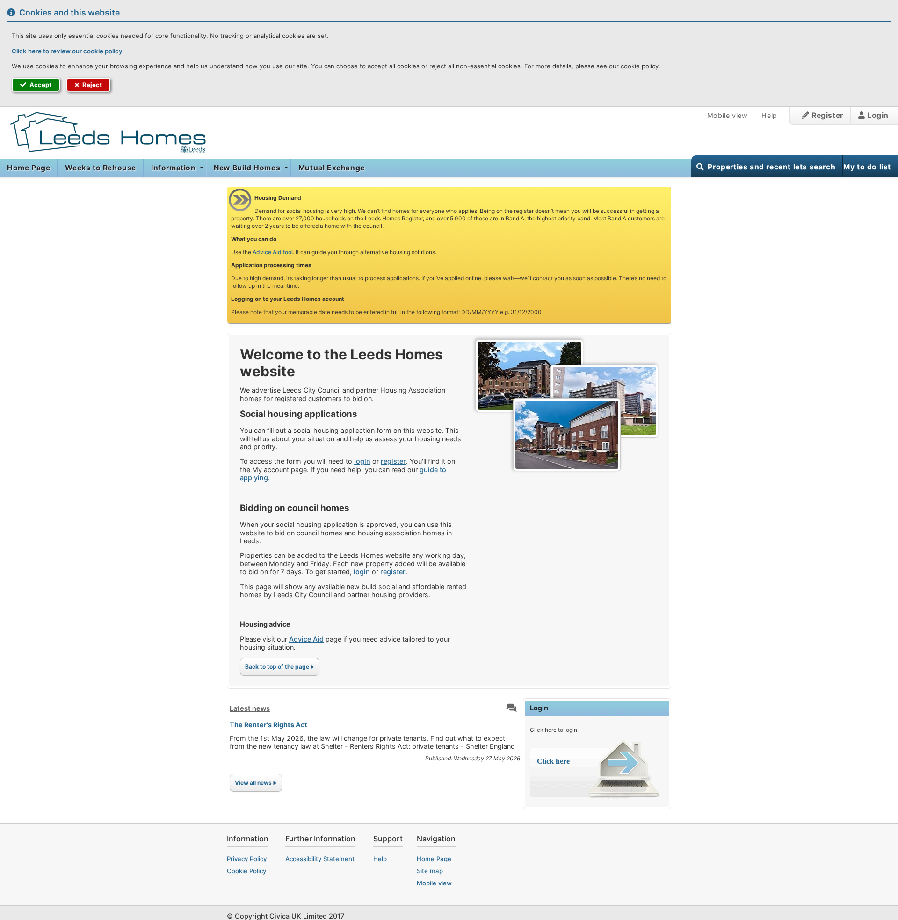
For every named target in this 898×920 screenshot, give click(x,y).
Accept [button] (39, 84)
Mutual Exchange (331, 167)
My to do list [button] (867, 166)
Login (877, 115)
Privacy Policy (247, 858)
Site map (430, 871)
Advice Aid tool (273, 252)
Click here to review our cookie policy (67, 51)
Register (826, 115)
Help (769, 115)
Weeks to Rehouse (100, 167)
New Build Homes (248, 167)
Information (174, 167)
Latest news (250, 708)
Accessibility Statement (320, 858)
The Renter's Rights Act (268, 725)
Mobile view (727, 115)
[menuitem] (29, 168)
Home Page (28, 167)
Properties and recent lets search (771, 166)
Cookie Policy (246, 871)
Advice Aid (306, 639)
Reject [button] (91, 84)
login (362, 461)
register (393, 461)
